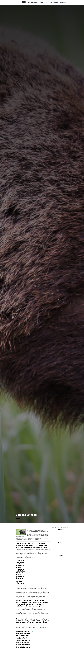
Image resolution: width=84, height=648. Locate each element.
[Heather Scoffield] (55, 532)
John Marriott (60, 555)
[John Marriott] (55, 557)
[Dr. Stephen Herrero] (55, 538)
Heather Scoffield (61, 529)
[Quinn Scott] (55, 564)
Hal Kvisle (60, 542)
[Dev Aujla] (55, 551)
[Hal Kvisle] (55, 544)
